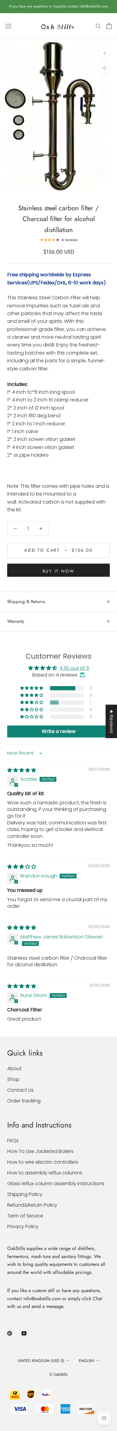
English (86, 1360)
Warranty (15, 621)
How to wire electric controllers (42, 1162)
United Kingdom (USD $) (41, 1360)
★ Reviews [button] (111, 721)
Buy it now (59, 571)
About (14, 1068)
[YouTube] (24, 1333)
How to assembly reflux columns (44, 1172)
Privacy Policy (23, 1226)
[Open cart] (109, 26)
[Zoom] (104, 53)
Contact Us (20, 1090)
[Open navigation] (8, 26)
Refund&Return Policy (32, 1205)
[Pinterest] (9, 1333)
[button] (32, 688)
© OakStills (59, 1374)
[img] (21, 770)
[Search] (98, 25)
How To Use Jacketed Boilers (40, 1151)
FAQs (13, 1140)
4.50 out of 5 (74, 668)
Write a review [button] (59, 731)
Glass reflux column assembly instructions (55, 1183)
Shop (13, 1079)
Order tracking (23, 1100)
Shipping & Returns (26, 601)
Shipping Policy (24, 1194)
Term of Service (25, 1215)
